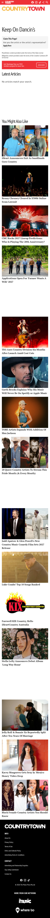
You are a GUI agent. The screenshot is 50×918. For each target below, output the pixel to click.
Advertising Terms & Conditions (14, 855)
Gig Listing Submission (12, 870)
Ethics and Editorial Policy (13, 851)
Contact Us (8, 874)
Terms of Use (9, 846)
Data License (39, 53)
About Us (7, 838)
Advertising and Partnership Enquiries (16, 865)
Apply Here (7, 45)
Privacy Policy (9, 842)
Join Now (41, 65)
